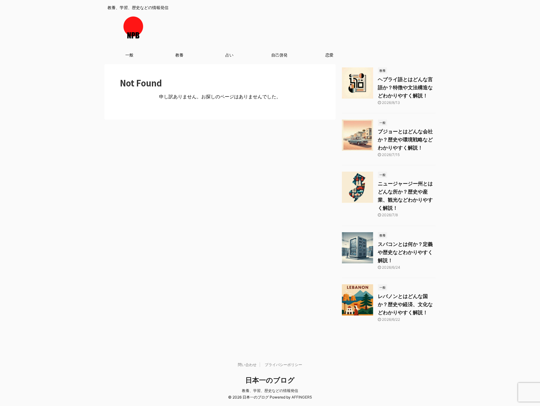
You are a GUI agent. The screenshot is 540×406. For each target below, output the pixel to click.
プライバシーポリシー (283, 364)
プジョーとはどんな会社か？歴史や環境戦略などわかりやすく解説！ (405, 139)
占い (229, 54)
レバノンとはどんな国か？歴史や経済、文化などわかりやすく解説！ (405, 304)
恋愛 (329, 54)
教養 (179, 54)
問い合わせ (247, 364)
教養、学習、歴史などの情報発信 (270, 390)
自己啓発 (279, 54)
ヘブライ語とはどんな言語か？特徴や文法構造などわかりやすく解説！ (405, 87)
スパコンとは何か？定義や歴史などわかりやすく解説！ (405, 252)
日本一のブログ (270, 380)
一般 (129, 54)
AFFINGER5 (302, 397)
